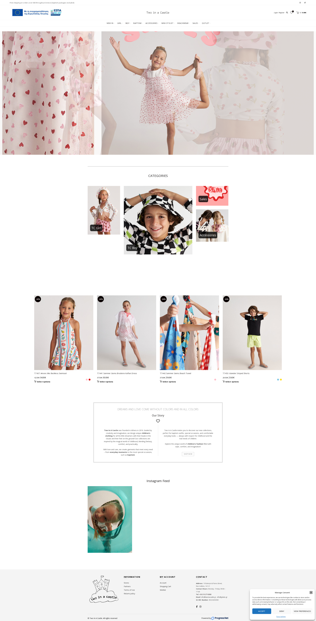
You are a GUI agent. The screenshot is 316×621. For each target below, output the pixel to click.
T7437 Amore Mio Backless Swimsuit (50, 373)
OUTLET (205, 23)
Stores (126, 583)
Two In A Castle (96, 618)
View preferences (302, 611)
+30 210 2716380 (205, 594)
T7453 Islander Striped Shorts (236, 373)
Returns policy (129, 593)
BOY (127, 23)
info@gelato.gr (222, 597)
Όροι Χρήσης (281, 617)
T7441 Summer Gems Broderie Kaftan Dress (117, 373)
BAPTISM (137, 23)
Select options (43, 382)
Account (163, 583)
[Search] (287, 12)
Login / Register (279, 12)
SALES (195, 23)
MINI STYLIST (167, 23)
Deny (281, 611)
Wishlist (163, 590)
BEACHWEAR (182, 23)
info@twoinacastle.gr (208, 597)
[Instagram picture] (146, 498)
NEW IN (110, 23)
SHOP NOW (188, 454)
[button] (311, 592)
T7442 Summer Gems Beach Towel (175, 373)
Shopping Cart (165, 586)
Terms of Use (129, 590)
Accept (261, 611)
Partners (127, 586)
